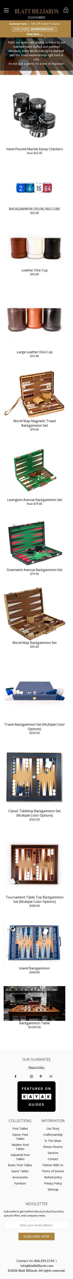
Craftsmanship (52, 1135)
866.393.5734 (44, 1261)
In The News (53, 1141)
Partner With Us (53, 1165)
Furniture (20, 1183)
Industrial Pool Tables (20, 1157)
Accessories (20, 1177)
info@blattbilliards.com (36, 1265)
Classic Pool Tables (20, 1137)
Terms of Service (53, 1171)
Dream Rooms (53, 1147)
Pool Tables (20, 1128)
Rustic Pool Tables (20, 1165)
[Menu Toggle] (6, 10)
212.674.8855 (36, 17)
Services (53, 1153)
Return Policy (36, 1067)
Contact (53, 1159)
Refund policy (53, 1177)
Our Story (53, 1128)
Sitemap (53, 1189)
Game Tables (20, 1171)
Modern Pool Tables (20, 1147)
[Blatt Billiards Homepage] (36, 11)
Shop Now (35, 34)
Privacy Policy (53, 1183)
